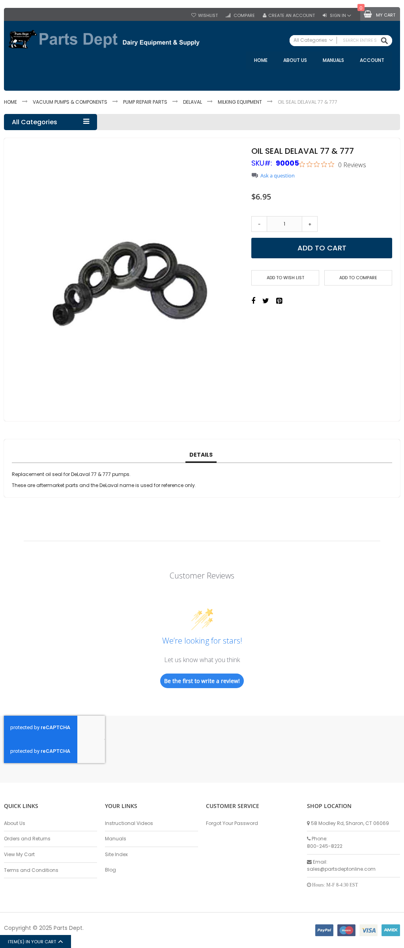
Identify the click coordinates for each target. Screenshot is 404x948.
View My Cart (19, 854)
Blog (110, 869)
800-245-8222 (324, 846)
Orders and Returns (27, 838)
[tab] (201, 455)
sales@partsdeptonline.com (341, 869)
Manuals (115, 838)
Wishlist (208, 16)
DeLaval (192, 102)
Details (201, 455)
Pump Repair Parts (145, 102)
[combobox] (341, 40)
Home (10, 102)
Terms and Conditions (31, 870)
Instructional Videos (129, 823)
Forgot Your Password (232, 823)
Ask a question (277, 175)
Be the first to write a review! (202, 681)
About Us (14, 823)
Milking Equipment (240, 102)
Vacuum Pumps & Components (70, 102)
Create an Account (291, 16)
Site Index (116, 854)
